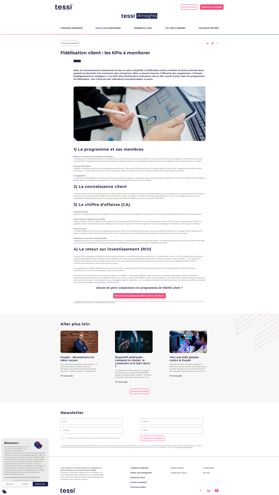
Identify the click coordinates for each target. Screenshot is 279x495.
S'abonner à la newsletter (152, 438)
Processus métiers (209, 28)
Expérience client (143, 28)
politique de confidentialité (185, 447)
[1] (136, 198)
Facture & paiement (175, 28)
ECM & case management (108, 28)
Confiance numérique (71, 28)
